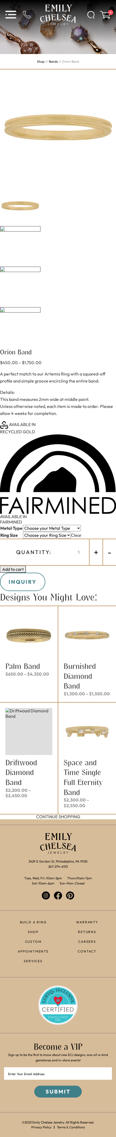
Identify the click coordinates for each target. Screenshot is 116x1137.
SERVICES (33, 961)
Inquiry (23, 581)
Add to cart (13, 569)
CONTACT (87, 951)
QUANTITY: (34, 552)
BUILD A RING (33, 922)
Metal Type (11, 528)
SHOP (33, 932)
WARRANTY (87, 922)
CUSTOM (33, 942)
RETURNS (87, 932)
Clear (76, 535)
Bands (53, 61)
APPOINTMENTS (33, 951)
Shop (41, 61)
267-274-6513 (58, 866)
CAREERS (87, 942)
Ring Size (9, 535)
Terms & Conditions (71, 1127)
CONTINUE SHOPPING (58, 816)
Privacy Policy (41, 1127)
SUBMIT (58, 1091)
